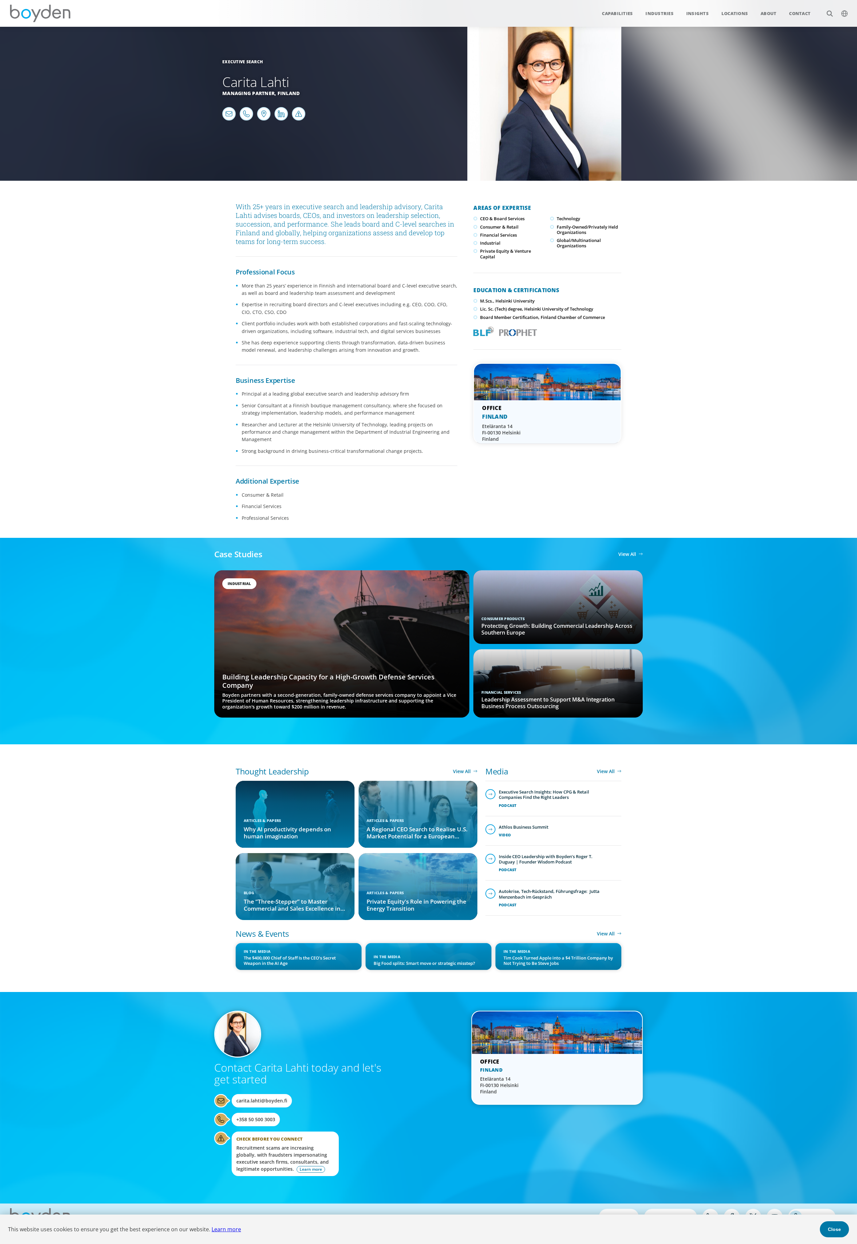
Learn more (226, 1229)
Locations (734, 13)
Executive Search (242, 62)
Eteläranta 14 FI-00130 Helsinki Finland (501, 432)
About (768, 13)
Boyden (40, 13)
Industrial (490, 243)
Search (829, 13)
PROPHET (517, 330)
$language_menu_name (844, 13)
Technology (568, 219)
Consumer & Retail (499, 227)
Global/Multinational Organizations (579, 243)
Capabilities (617, 13)
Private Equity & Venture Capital (505, 253)
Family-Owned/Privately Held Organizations (587, 229)
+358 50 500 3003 (255, 1119)
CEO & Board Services (502, 219)
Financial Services (498, 235)
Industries (659, 13)
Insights (697, 13)
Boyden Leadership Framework (482, 330)
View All (627, 554)
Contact (799, 13)
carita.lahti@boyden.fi (261, 1100)
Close (834, 1229)
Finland (289, 93)
